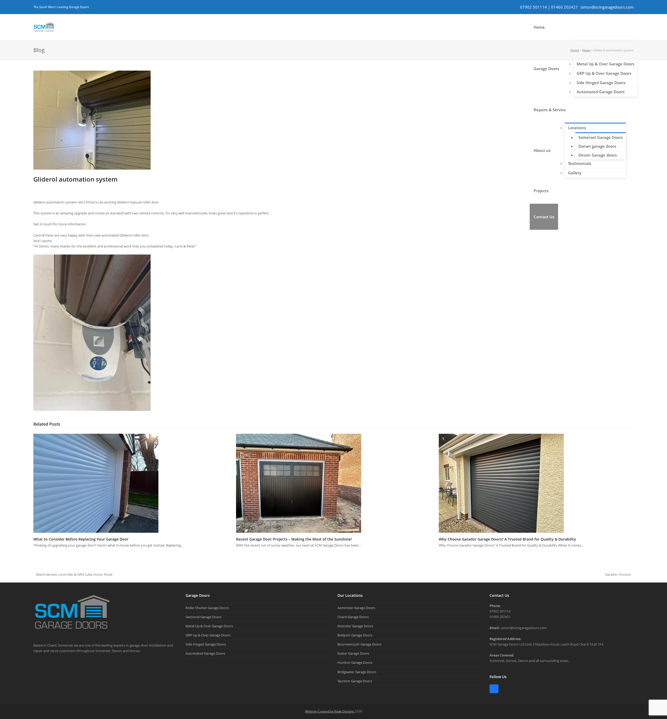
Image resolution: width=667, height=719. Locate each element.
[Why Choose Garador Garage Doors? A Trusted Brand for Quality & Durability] (501, 482)
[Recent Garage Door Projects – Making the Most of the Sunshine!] (298, 482)
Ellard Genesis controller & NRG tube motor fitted (72, 574)
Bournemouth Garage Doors (359, 644)
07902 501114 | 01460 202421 (549, 7)
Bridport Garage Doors (354, 635)
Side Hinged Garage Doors (206, 644)
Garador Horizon (618, 574)
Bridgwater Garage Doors (356, 672)
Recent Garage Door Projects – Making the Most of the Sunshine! (294, 539)
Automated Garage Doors (205, 653)
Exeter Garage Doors (353, 653)
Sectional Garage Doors (203, 617)
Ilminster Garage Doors (355, 626)
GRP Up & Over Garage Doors (208, 635)
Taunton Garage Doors (354, 681)
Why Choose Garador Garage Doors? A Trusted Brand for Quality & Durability (507, 539)
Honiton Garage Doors (354, 662)
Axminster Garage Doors (356, 607)
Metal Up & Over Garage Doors (209, 626)
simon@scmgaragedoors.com (607, 7)
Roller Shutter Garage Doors (207, 607)
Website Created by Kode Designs (330, 711)
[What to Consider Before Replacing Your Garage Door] (95, 482)
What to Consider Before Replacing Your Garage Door (80, 539)
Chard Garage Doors (353, 617)
